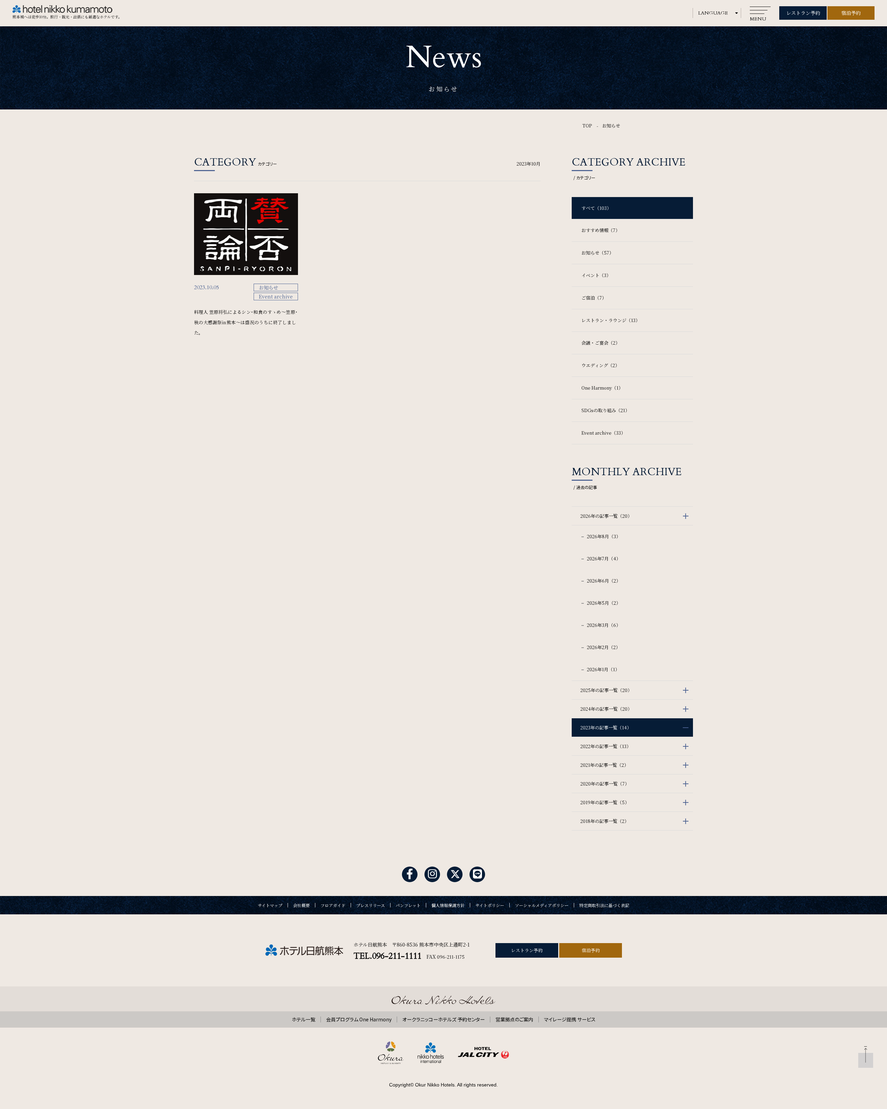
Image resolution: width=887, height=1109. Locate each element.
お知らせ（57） (597, 252)
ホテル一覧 (303, 1019)
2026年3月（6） (603, 625)
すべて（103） (596, 208)
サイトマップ (270, 905)
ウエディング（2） (600, 365)
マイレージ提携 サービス (570, 1019)
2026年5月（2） (603, 603)
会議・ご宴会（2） (600, 342)
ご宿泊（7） (593, 297)
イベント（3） (596, 275)
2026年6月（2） (603, 580)
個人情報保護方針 (448, 905)
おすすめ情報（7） (600, 230)
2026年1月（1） (603, 669)
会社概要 (301, 905)
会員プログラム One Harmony (359, 1019)
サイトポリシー (489, 905)
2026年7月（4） (603, 558)
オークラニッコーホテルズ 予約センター (443, 1019)
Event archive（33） (603, 432)
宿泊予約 (851, 12)
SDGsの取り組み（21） (605, 410)
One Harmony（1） (602, 387)
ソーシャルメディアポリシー (542, 905)
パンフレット (408, 905)
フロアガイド (332, 905)
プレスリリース (370, 905)
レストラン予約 (803, 12)
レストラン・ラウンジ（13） (610, 320)
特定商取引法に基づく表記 (604, 905)
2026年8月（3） (603, 536)
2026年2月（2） (603, 647)
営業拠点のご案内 (514, 1019)
